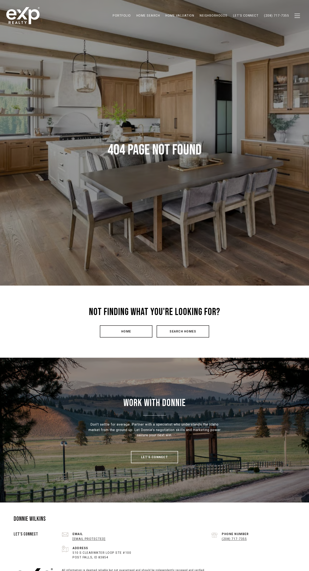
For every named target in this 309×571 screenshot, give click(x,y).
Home (126, 331)
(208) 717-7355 (234, 539)
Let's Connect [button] (154, 457)
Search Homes (183, 331)
